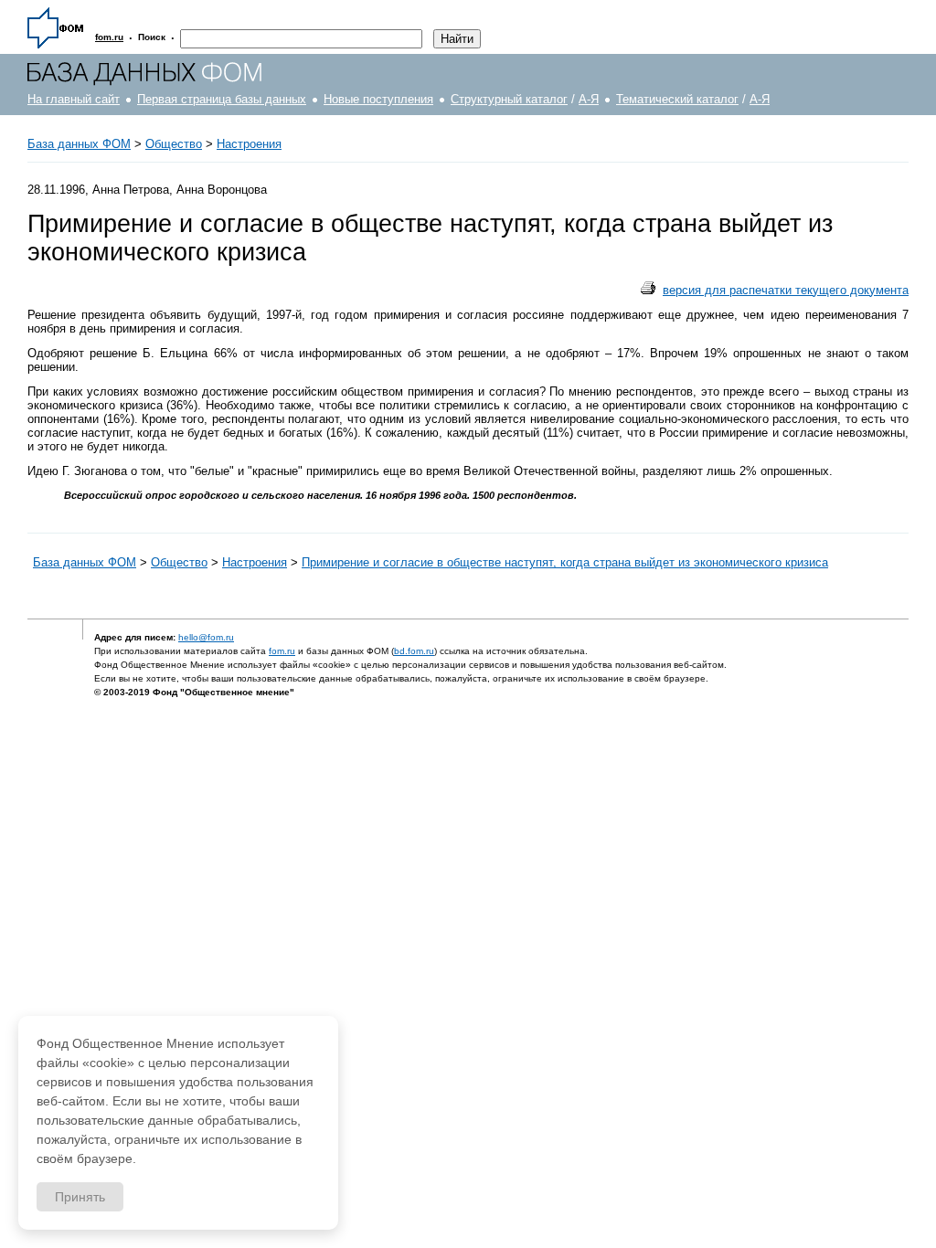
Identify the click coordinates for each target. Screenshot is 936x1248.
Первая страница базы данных (221, 99)
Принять (80, 1197)
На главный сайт (73, 99)
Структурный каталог (509, 99)
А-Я (589, 99)
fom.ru (282, 651)
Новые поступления (378, 99)
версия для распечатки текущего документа (786, 290)
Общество (173, 144)
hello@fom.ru (206, 637)
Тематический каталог (677, 99)
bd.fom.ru (414, 651)
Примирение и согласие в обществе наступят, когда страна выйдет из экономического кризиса (565, 562)
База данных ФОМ (79, 144)
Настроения (249, 144)
